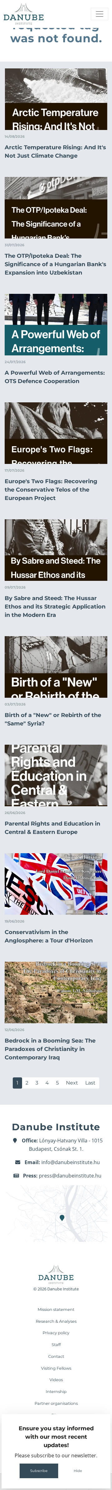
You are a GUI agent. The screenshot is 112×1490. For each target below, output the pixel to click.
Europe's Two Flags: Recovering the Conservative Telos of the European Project (51, 490)
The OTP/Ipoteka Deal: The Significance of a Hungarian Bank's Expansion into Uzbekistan (55, 264)
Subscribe (39, 1471)
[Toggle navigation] (99, 14)
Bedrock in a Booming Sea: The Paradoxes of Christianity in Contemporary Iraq (50, 1049)
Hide (78, 1471)
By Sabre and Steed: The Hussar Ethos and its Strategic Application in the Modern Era (55, 606)
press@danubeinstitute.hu (70, 1175)
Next (72, 1083)
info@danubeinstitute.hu (70, 1162)
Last (90, 1083)
